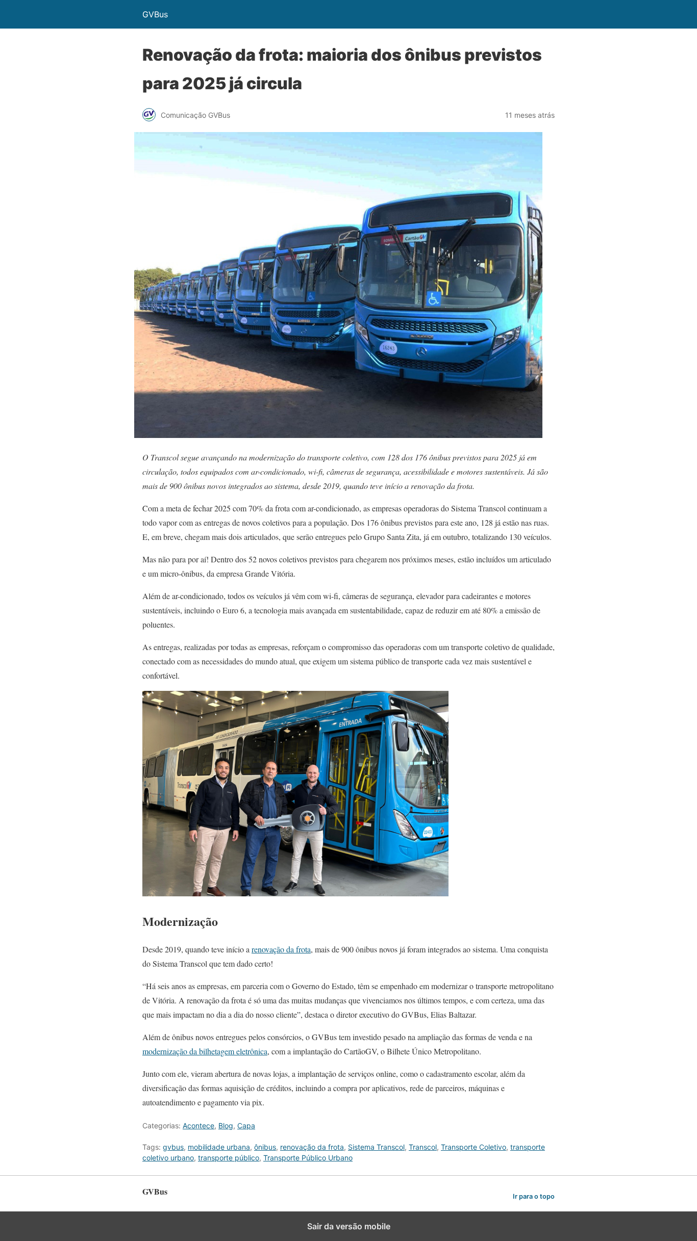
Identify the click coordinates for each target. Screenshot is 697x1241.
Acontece (198, 1125)
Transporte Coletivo (473, 1147)
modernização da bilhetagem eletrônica (204, 1051)
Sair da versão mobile (348, 1226)
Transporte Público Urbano (308, 1157)
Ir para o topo (534, 1196)
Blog (225, 1125)
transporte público (228, 1157)
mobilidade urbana (219, 1147)
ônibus (265, 1147)
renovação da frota (281, 949)
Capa (246, 1125)
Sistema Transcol (376, 1147)
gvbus (173, 1147)
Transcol (423, 1147)
